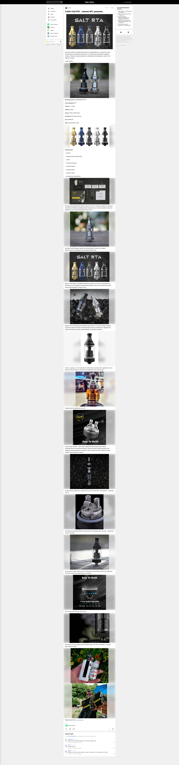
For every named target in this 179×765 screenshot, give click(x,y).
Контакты (53, 44)
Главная (52, 8)
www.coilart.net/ (79, 720)
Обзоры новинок (54, 24)
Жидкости (52, 27)
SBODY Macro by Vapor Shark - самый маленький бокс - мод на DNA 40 (124, 21)
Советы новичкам (54, 33)
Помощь (58, 44)
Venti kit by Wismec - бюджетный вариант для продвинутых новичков (124, 17)
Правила (48, 44)
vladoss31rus (70, 739)
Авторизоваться (128, 2)
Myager (69, 750)
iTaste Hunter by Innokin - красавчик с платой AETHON (124, 25)
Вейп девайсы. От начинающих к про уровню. (125, 12)
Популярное (53, 11)
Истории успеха (53, 36)
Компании (52, 17)
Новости (52, 30)
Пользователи (53, 19)
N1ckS (69, 745)
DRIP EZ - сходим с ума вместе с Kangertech (124, 14)
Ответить (70, 742)
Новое (51, 14)
